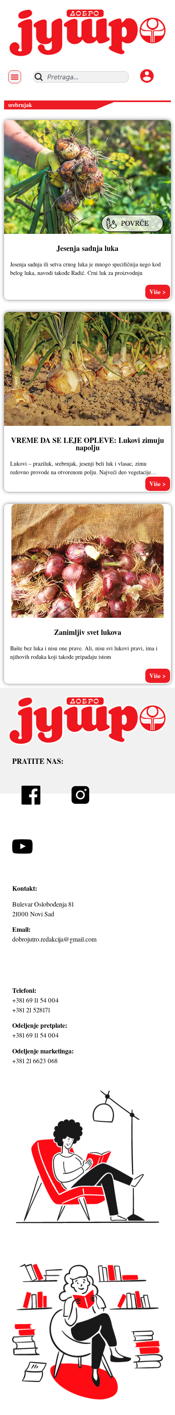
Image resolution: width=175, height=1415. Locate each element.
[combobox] (81, 77)
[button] (14, 76)
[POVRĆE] (133, 233)
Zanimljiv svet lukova (87, 632)
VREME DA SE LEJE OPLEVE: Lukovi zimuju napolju (87, 444)
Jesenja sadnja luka (87, 248)
